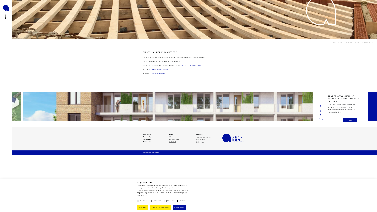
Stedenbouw (147, 142)
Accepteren (179, 207)
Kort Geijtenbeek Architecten (158, 69)
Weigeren (142, 207)
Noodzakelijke (144, 201)
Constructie (147, 137)
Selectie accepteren (160, 207)
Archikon (337, 42)
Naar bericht (350, 120)
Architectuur (147, 134)
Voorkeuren (170, 201)
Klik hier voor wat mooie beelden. (191, 65)
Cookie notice (200, 142)
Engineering (147, 139)
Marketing (183, 201)
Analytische (158, 201)
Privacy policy (200, 139)
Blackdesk (155, 153)
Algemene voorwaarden (203, 137)
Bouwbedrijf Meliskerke (157, 73)
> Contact (172, 142)
